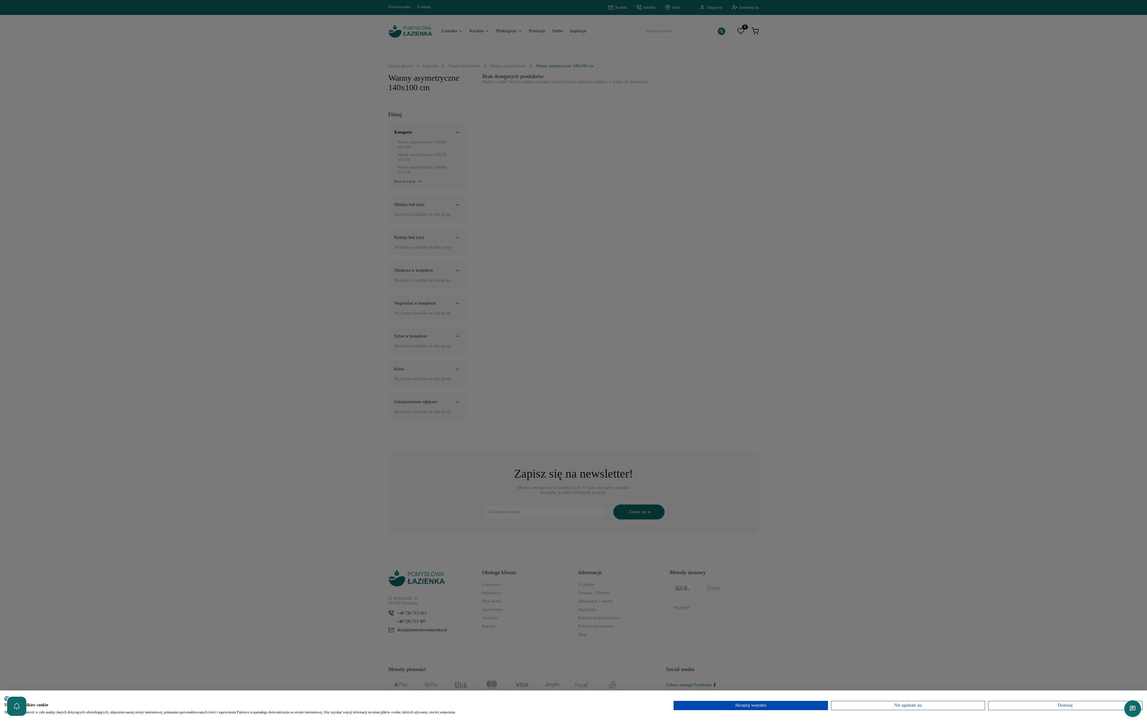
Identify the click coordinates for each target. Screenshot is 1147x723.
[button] (16, 706)
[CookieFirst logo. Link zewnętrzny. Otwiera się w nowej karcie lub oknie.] (6, 698)
